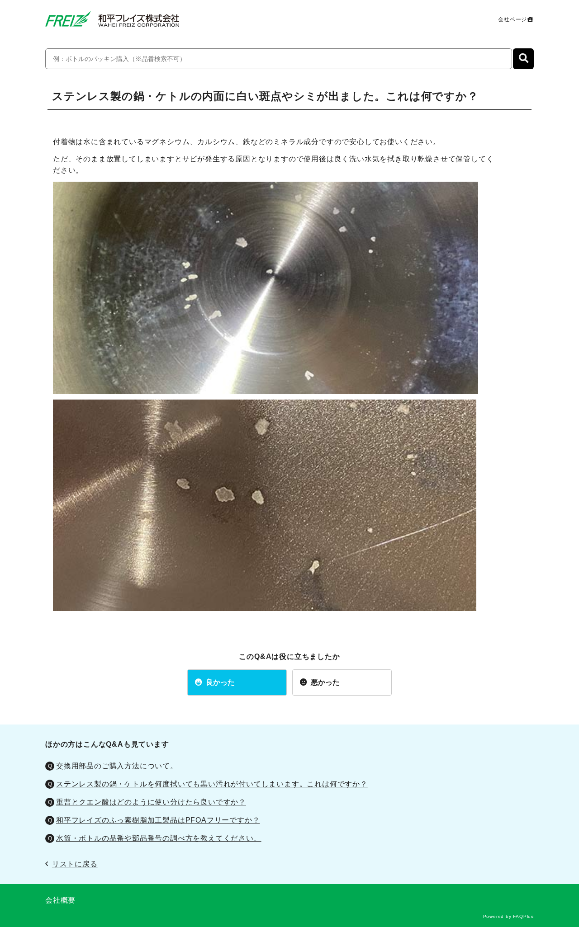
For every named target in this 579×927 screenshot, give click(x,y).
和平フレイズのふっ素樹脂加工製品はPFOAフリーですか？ (158, 820)
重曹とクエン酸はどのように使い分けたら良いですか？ (151, 802)
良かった (220, 682)
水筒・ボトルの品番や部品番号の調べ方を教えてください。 (158, 838)
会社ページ (512, 19)
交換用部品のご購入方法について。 (117, 766)
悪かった (325, 682)
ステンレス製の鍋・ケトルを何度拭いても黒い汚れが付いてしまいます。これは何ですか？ (212, 784)
